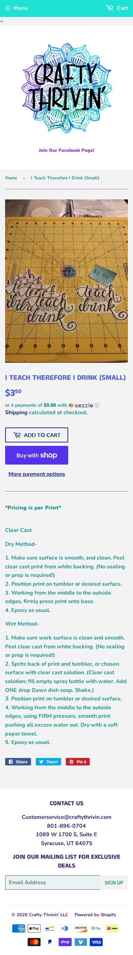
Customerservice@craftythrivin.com (67, 817)
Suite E (87, 834)
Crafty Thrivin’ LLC (48, 915)
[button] (66, 405)
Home (11, 178)
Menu (21, 8)
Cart (122, 8)
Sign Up (114, 883)
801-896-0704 (66, 826)
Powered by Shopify (95, 915)
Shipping (16, 412)
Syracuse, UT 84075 (66, 843)
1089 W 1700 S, (57, 834)
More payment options (37, 474)
